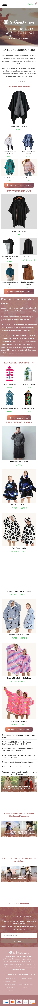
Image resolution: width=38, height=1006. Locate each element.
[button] (4, 4)
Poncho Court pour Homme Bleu (10, 283)
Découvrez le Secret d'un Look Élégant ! (19, 507)
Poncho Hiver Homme (19, 231)
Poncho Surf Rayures (9, 384)
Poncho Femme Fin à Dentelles (9, 153)
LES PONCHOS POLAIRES (19, 422)
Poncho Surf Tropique (28, 384)
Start (34, 469)
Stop (35, 469)
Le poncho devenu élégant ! (19, 648)
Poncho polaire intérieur (19, 463)
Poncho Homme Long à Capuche (28, 283)
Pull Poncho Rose (28, 178)
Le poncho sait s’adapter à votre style (18, 512)
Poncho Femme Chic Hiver (19, 126)
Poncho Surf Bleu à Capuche (9, 408)
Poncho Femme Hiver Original (28, 153)
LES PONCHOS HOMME (19, 191)
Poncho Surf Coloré (28, 408)
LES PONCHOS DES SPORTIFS (19, 362)
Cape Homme (28, 257)
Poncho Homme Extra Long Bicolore (10, 257)
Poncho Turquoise (9, 178)
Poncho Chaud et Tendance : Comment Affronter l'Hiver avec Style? (17, 494)
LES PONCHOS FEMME (19, 86)
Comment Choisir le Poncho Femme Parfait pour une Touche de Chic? (16, 488)
